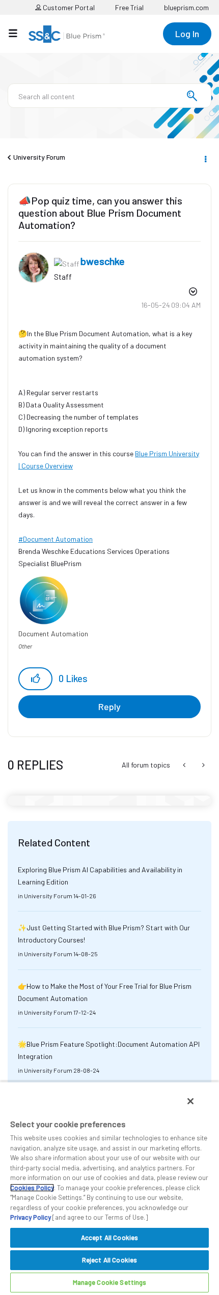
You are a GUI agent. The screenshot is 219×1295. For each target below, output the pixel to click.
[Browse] (18, 33)
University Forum (39, 157)
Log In (187, 33)
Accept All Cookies (109, 1237)
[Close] (190, 1101)
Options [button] (204, 157)
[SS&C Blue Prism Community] (67, 34)
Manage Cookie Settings (110, 1282)
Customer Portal (68, 7)
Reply (109, 706)
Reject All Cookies (109, 1260)
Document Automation (58, 539)
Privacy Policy (30, 1217)
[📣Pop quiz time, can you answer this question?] (202, 765)
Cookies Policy (32, 1188)
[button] (35, 678)
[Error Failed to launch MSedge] (185, 765)
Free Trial (129, 7)
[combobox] (109, 95)
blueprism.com (186, 7)
